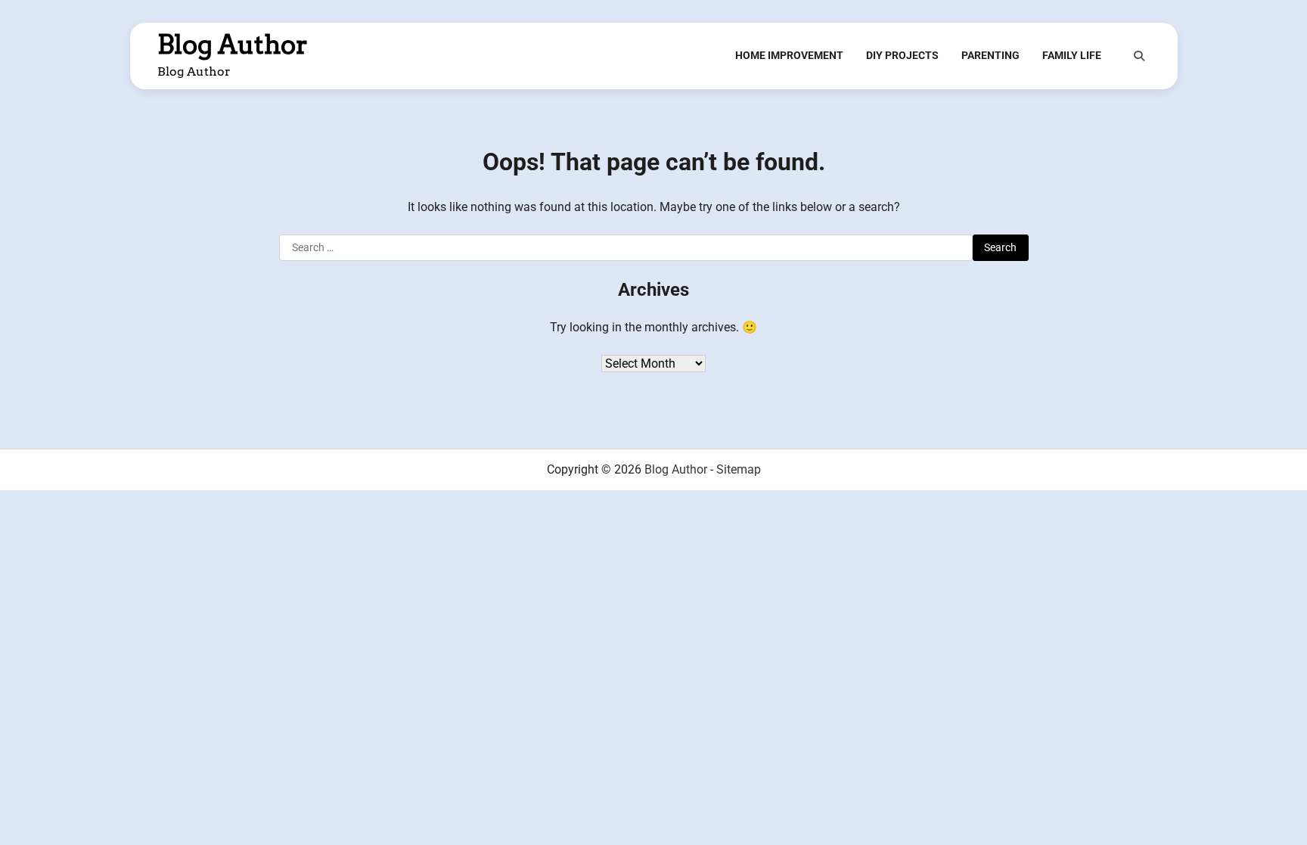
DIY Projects (902, 55)
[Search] (1139, 56)
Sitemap (738, 469)
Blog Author (232, 45)
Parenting (990, 55)
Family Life (1071, 55)
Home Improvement (789, 55)
